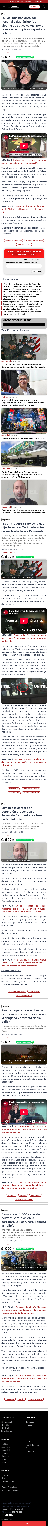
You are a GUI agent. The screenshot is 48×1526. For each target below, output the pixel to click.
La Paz (29, 1)
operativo (12, 1195)
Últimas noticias (11, 1)
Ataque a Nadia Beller (24, 1199)
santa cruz (13, 788)
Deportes (5, 1456)
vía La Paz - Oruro (35, 1399)
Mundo (4, 1453)
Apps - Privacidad (9, 1487)
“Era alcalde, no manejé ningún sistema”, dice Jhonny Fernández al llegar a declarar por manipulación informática (24, 963)
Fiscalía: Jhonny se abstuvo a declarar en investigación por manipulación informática (24, 762)
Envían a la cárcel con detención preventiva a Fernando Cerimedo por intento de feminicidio (24, 638)
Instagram (7, 1431)
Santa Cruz (22, 1)
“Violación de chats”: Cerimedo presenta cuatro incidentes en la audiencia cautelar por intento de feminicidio (24, 1310)
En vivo (35, 6)
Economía (5, 1459)
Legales (28, 1425)
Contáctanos (30, 1422)
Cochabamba (37, 1)
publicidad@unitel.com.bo (12, 1509)
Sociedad (5, 435)
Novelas (4, 1478)
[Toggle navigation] (4, 6)
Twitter (6, 1425)
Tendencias (30, 1442)
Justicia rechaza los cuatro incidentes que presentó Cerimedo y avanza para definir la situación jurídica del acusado (24, 909)
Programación (7, 1481)
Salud (3, 1462)
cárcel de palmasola (30, 788)
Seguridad (6, 14)
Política (4, 397)
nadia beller (14, 792)
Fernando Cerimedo (31, 792)
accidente (10, 1399)
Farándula (29, 1451)
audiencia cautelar (17, 991)
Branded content (32, 1445)
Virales (28, 1448)
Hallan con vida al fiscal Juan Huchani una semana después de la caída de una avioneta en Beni (24, 1129)
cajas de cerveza (24, 1403)
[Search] (43, 7)
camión (21, 1399)
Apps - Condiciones (9, 1490)
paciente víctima (24, 244)
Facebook (7, 1422)
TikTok (6, 1428)
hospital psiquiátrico (34, 240)
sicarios (23, 1195)
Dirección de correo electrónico (21, 263)
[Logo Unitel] (13, 7)
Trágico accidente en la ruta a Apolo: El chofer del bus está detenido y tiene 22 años (24, 209)
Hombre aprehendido (13, 240)
